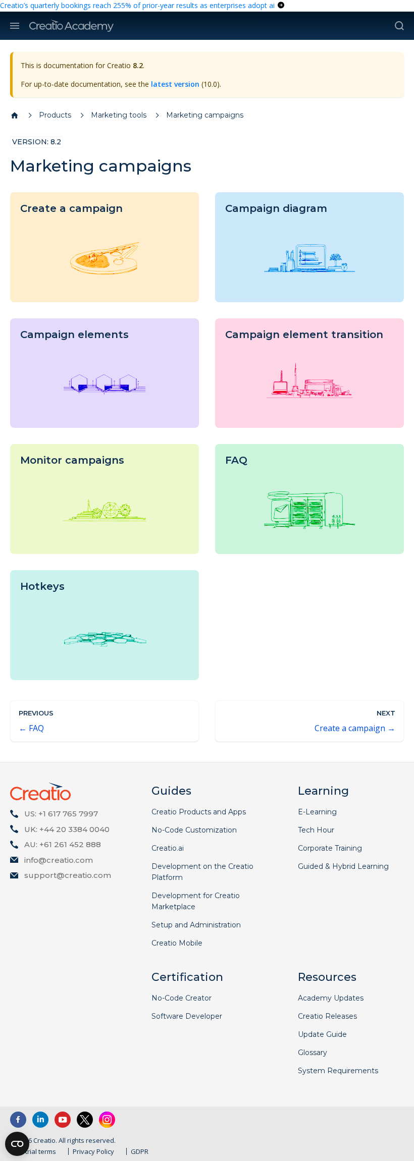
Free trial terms (33, 1151)
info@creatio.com (58, 860)
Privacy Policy (93, 1151)
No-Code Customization (194, 830)
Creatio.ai (167, 848)
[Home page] (14, 115)
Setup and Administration (196, 924)
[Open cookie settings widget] (17, 1144)
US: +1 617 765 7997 (61, 813)
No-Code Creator (181, 998)
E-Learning (317, 811)
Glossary (312, 1052)
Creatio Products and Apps (198, 811)
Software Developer (186, 1016)
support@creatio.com (67, 875)
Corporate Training (330, 848)
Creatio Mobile (176, 943)
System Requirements (338, 1070)
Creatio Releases (327, 1016)
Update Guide (322, 1034)
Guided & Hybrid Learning (343, 866)
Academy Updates (331, 998)
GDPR (139, 1151)
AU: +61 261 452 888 (62, 844)
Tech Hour (316, 830)
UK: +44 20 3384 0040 (67, 829)
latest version (175, 84)
